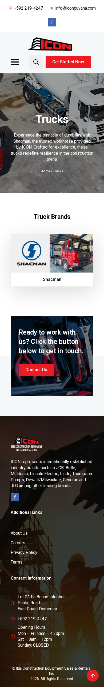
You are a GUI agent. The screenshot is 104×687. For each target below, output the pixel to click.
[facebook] (52, 22)
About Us (19, 533)
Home (45, 171)
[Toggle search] (36, 62)
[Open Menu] (15, 62)
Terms (16, 562)
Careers (18, 542)
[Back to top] (93, 676)
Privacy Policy (24, 552)
